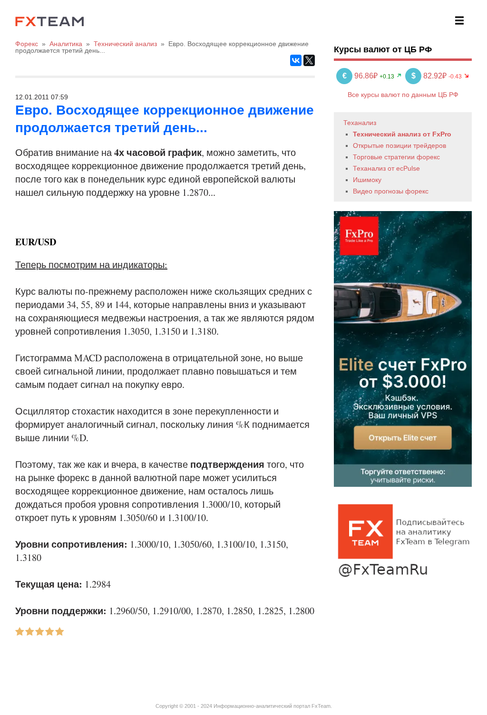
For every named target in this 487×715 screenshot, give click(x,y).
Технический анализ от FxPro (402, 134)
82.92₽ (429, 76)
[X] (309, 60)
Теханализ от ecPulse (386, 168)
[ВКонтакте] (296, 60)
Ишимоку (367, 180)
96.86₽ (361, 76)
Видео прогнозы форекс (391, 191)
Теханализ (359, 122)
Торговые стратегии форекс (396, 157)
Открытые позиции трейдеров (399, 145)
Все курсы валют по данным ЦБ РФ (403, 94)
